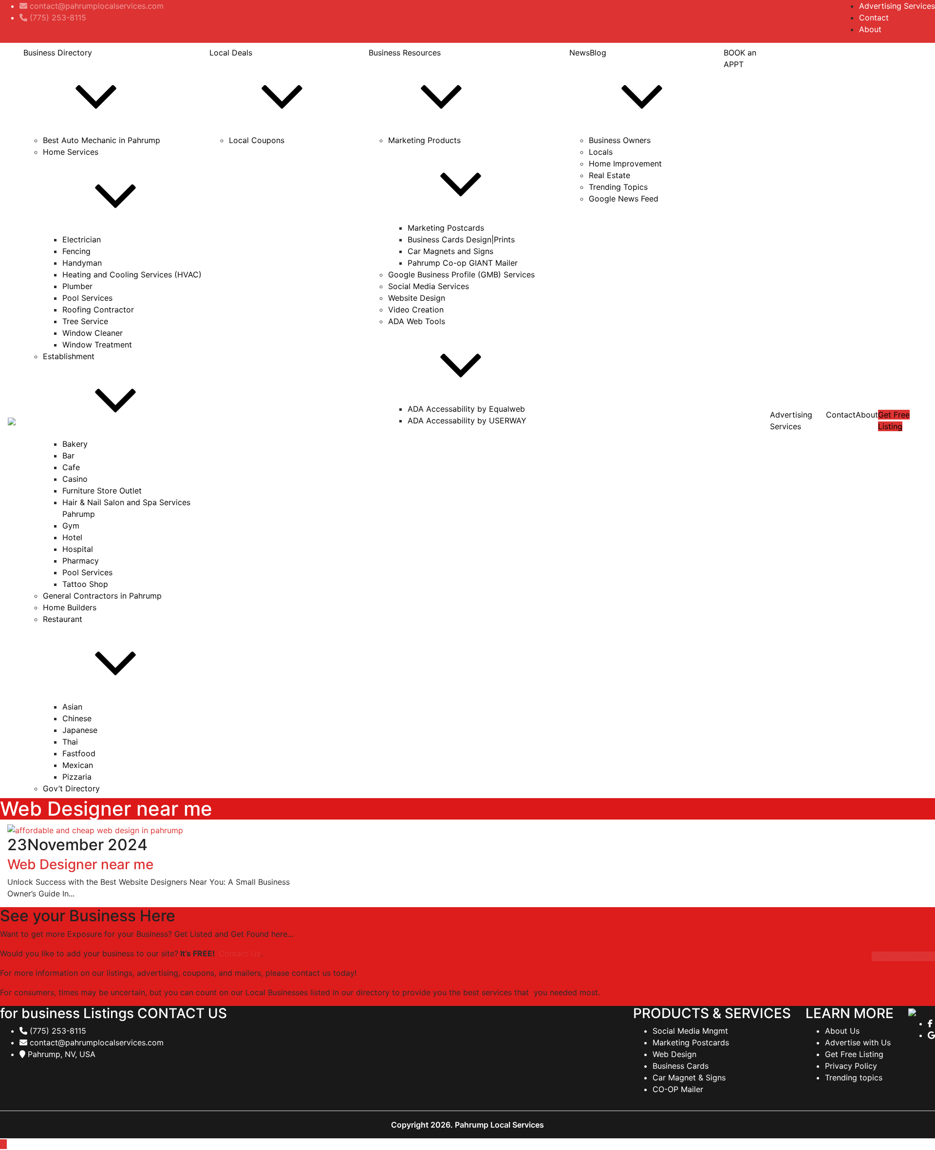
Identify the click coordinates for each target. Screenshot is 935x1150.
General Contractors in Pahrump (102, 596)
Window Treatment (97, 344)
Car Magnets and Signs (450, 251)
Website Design (416, 298)
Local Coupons (256, 140)
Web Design (674, 1054)
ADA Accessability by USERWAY (467, 420)
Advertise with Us (858, 1042)
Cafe (71, 467)
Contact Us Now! (903, 956)
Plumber (77, 286)
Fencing (76, 251)
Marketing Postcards (446, 228)
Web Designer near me (80, 864)
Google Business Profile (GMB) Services (461, 274)
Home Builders (69, 607)
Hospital (77, 549)
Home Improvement (625, 163)
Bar (68, 455)
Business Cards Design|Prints (461, 239)
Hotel (72, 537)
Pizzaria (77, 777)
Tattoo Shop (85, 584)
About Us (842, 1031)
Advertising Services (897, 6)
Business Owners (620, 140)
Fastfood (78, 753)
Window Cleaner (92, 333)
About (870, 29)
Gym (70, 525)
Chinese (77, 718)
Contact (874, 17)
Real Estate (609, 175)
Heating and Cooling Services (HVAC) (132, 274)
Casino (75, 479)
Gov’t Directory (71, 788)
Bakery (75, 444)
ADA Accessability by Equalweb (466, 409)
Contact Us (240, 953)
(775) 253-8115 (56, 1031)
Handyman (82, 263)
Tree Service (85, 321)
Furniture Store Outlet (102, 490)
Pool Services (87, 298)
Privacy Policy (851, 1066)
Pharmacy (80, 561)
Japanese (79, 730)
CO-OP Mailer (678, 1089)
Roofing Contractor (98, 309)
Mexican (77, 765)
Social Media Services (428, 286)
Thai (70, 742)
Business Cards (681, 1066)
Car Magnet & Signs (689, 1077)
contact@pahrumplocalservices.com (95, 1042)
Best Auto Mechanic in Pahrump (101, 140)
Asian (72, 707)
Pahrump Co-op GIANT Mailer (463, 263)
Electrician (81, 239)
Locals (601, 152)
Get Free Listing (854, 1054)
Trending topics (853, 1077)
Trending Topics (618, 187)
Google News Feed (623, 198)
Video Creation (416, 309)
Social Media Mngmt (690, 1031)
